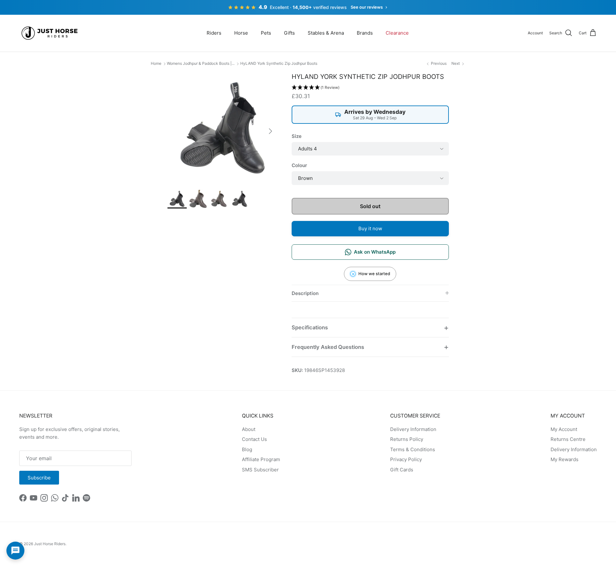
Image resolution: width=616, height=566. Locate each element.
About (248, 429)
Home (156, 63)
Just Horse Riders (49, 543)
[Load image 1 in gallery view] (222, 128)
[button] (370, 88)
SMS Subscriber (260, 470)
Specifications (310, 327)
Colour (299, 165)
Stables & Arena (326, 33)
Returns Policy (406, 439)
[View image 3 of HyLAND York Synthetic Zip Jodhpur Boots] (218, 198)
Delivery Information (413, 429)
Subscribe (39, 478)
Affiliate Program (261, 459)
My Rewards (564, 459)
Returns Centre (568, 439)
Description (305, 293)
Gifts (289, 33)
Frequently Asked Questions (328, 347)
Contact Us (254, 439)
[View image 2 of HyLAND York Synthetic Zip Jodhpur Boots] (198, 198)
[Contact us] (15, 551)
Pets (266, 33)
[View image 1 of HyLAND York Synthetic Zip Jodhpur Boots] (177, 198)
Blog (247, 449)
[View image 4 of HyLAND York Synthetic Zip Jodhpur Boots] (239, 198)
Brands (365, 33)
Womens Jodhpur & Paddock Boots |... (201, 63)
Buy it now (370, 228)
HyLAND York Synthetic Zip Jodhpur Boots (278, 63)
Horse (241, 33)
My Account (564, 429)
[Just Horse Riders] (50, 33)
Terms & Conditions (412, 449)
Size (297, 136)
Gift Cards (401, 470)
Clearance (397, 33)
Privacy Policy (406, 459)
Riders (214, 33)
